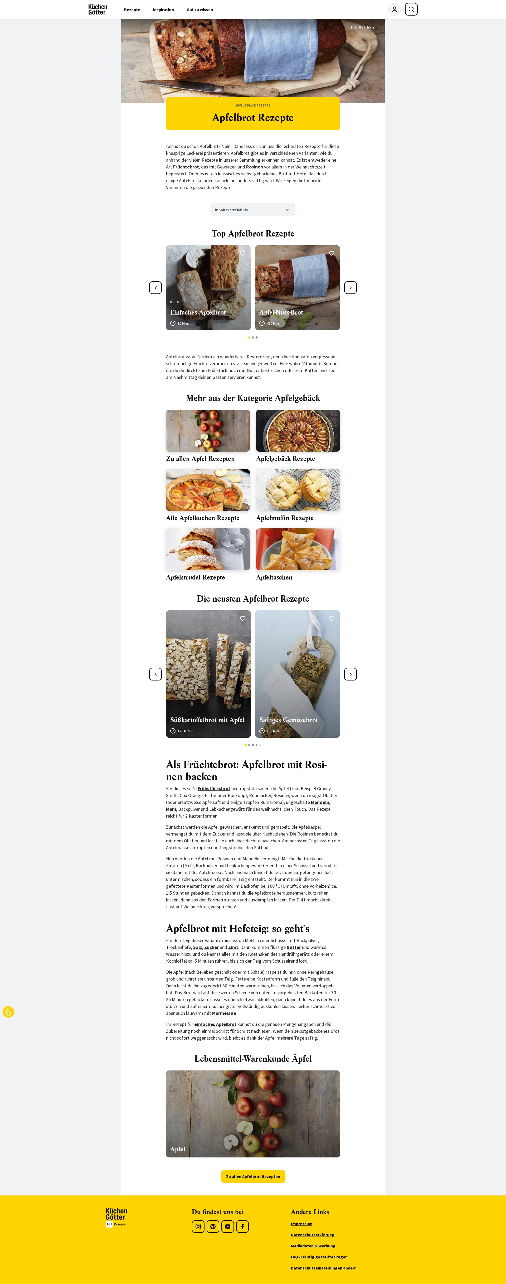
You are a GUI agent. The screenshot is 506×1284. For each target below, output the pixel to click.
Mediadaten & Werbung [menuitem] (313, 1245)
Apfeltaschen (274, 577)
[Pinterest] (213, 1226)
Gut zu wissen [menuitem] (200, 9)
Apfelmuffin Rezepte (285, 518)
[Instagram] (198, 1226)
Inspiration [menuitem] (163, 9)
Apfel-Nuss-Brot (281, 312)
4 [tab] (256, 745)
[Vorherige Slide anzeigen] (155, 287)
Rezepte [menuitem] (132, 9)
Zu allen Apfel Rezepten (200, 459)
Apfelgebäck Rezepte (285, 459)
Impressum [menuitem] (302, 1223)
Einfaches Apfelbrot (198, 312)
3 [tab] (257, 337)
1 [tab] (249, 337)
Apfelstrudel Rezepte (195, 577)
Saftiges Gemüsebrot (288, 720)
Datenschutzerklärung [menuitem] (312, 1234)
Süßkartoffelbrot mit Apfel (207, 720)
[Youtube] (227, 1226)
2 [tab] (253, 337)
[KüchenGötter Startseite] (97, 9)
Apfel (177, 1149)
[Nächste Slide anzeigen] (350, 287)
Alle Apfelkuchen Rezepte (203, 518)
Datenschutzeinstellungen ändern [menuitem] (324, 1268)
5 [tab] (260, 745)
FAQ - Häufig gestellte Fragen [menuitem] (319, 1256)
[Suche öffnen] (411, 9)
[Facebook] (242, 1226)
